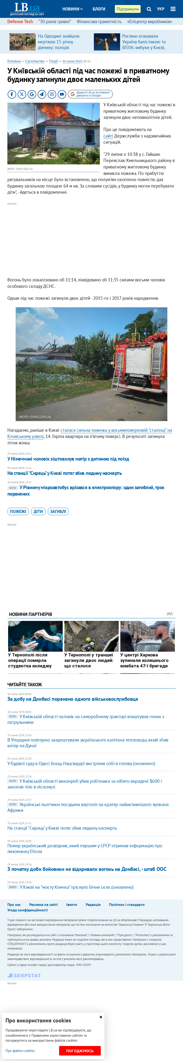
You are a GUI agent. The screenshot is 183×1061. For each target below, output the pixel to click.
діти (38, 511)
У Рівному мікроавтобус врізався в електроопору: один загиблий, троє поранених (85, 490)
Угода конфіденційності (27, 910)
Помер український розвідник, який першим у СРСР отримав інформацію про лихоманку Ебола (84, 848)
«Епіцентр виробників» (149, 21)
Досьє (95, 27)
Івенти (71, 904)
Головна (14, 61)
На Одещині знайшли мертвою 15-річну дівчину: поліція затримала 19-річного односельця (59, 47)
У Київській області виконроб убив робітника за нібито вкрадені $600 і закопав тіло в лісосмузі (84, 784)
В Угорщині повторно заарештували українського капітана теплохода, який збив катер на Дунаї (87, 743)
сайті (108, 136)
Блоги (99, 9)
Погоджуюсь (80, 1051)
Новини (70, 9)
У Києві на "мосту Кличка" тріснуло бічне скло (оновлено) (71, 887)
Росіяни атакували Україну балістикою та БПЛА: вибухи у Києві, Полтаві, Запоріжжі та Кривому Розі (144, 47)
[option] (49, 42)
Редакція (93, 904)
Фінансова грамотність (99, 21)
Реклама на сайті (43, 904)
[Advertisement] (91, 240)
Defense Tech (20, 21)
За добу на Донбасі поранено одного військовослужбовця (72, 698)
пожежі (18, 511)
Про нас (14, 904)
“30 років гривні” (55, 21)
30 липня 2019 (72, 61)
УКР (160, 8)
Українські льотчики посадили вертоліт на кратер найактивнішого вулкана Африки (88, 807)
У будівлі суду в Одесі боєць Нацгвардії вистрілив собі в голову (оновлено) (81, 763)
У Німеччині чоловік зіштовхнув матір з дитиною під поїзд (68, 459)
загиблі (58, 511)
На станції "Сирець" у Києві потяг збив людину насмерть (64, 473)
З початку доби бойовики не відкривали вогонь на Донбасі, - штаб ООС (86, 869)
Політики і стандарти (127, 904)
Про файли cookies (20, 1050)
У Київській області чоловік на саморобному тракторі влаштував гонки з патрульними (85, 719)
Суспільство (35, 61)
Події (53, 61)
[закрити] (101, 1017)
